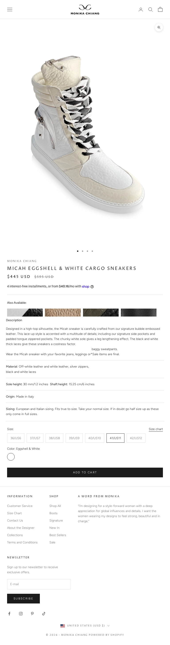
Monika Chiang (22, 261)
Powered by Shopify (106, 635)
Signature (56, 520)
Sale (52, 542)
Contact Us (15, 520)
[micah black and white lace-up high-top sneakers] (25, 312)
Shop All (55, 506)
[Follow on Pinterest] (32, 613)
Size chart (156, 429)
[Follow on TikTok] (44, 613)
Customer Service (20, 506)
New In (54, 528)
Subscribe (23, 598)
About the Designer (21, 528)
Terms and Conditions (22, 542)
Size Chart (14, 513)
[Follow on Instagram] (21, 613)
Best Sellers (57, 535)
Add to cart (85, 472)
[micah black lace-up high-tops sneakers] (139, 312)
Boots (53, 513)
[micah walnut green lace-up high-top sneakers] (63, 312)
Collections (15, 535)
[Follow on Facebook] (9, 613)
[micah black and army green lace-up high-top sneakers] (101, 312)
